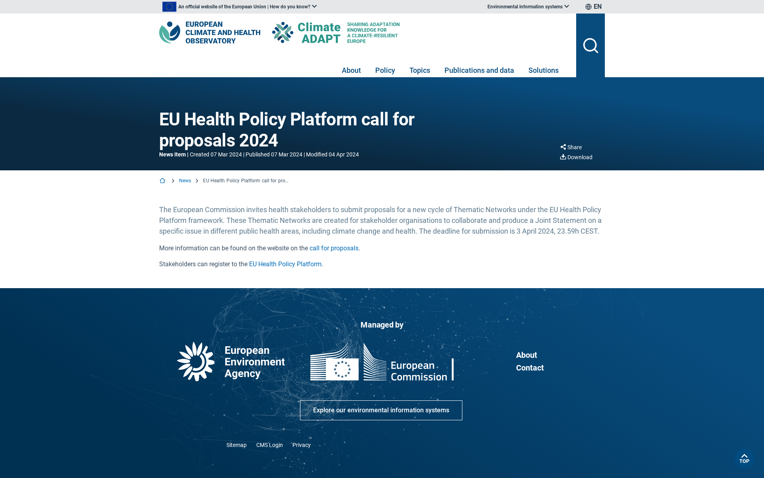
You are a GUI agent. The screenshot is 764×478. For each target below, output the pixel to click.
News (185, 180)
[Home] (163, 181)
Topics (419, 70)
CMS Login (269, 445)
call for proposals (334, 248)
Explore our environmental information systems (381, 410)
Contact (530, 368)
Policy (385, 70)
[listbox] (239, 7)
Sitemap (236, 445)
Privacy (301, 445)
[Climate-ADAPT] (351, 32)
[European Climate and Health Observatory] (209, 32)
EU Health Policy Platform (285, 264)
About (351, 70)
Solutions (543, 70)
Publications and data (479, 70)
